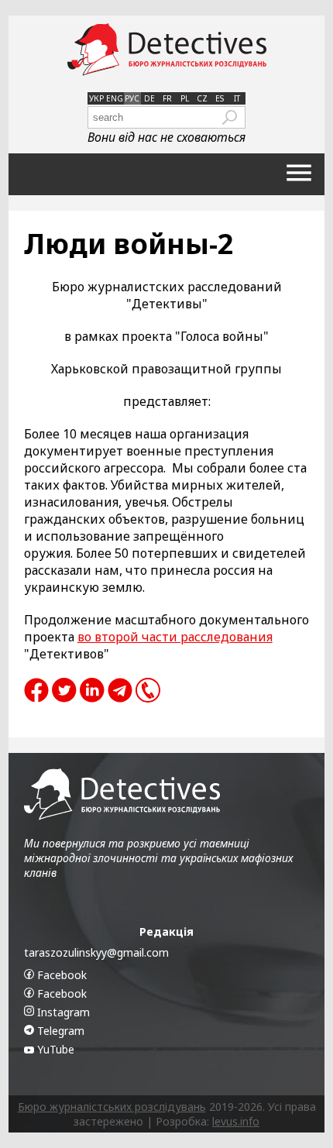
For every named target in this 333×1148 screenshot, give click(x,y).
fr (167, 98)
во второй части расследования (175, 636)
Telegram (59, 1030)
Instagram (62, 1012)
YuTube (54, 1049)
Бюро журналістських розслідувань (112, 1106)
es (219, 98)
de (149, 98)
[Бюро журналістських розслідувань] (167, 50)
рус (132, 98)
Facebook (60, 975)
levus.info (235, 1121)
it (237, 98)
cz (202, 98)
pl (184, 98)
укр (96, 98)
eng (114, 98)
